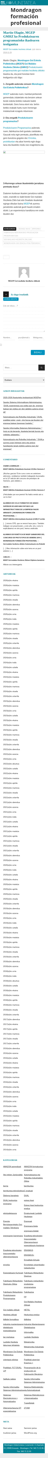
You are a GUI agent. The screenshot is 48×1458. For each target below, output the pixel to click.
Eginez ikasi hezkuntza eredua (33, 1207)
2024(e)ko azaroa (10, 653)
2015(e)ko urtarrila (11, 1135)
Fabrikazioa (29, 1292)
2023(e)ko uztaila (10, 715)
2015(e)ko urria (9, 1101)
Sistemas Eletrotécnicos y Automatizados (34, 1396)
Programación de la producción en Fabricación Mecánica (33, 1371)
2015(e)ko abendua (11, 1092)
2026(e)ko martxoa (11, 595)
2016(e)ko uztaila (10, 1058)
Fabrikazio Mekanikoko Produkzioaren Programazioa (13, 1295)
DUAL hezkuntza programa (10, 1202)
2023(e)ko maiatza (11, 725)
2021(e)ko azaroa (10, 807)
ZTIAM (27, 1408)
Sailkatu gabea (9, 1379)
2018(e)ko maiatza (11, 995)
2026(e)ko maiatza (11, 585)
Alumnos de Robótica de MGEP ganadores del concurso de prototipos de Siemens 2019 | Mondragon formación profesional (24, 537)
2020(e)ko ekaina (10, 879)
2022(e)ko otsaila (10, 793)
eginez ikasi (24, 229)
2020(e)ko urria (9, 865)
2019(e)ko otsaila (10, 952)
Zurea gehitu (10, 299)
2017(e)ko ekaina (10, 1024)
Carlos (6, 557)
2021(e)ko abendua (11, 802)
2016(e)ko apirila (10, 1072)
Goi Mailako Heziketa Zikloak (18, 239)
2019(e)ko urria (9, 918)
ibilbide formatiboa (11, 1319)
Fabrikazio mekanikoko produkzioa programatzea (21, 234)
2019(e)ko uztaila (10, 928)
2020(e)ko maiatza (11, 884)
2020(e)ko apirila (10, 889)
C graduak (28, 1191)
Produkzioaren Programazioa (17, 128)
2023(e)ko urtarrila (11, 744)
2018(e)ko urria (9, 971)
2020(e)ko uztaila (10, 875)
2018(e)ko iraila (9, 976)
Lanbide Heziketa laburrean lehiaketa (11, 1343)
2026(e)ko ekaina (10, 580)
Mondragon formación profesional (24, 16)
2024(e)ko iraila (9, 662)
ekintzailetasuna (10, 1213)
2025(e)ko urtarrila (11, 643)
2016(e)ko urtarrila (11, 1087)
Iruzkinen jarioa (9, 1433)
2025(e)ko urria (9, 614)
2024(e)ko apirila (10, 682)
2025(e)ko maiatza (11, 624)
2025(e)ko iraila (9, 619)
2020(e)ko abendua (11, 855)
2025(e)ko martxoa (11, 633)
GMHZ (24, 67)
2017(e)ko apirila (10, 1029)
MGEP (20, 64)
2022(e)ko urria (9, 759)
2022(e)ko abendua (11, 749)
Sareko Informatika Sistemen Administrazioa (34, 1380)
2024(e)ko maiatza (11, 677)
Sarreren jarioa (30, 1428)
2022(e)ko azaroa (10, 754)
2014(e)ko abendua (11, 1140)
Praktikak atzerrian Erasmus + (32, 1361)
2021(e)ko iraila (9, 817)
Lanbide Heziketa (31, 1337)
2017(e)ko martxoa (11, 1034)
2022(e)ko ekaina (10, 773)
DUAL (26, 1195)
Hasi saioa (7, 1428)
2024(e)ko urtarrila (11, 696)
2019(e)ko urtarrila (11, 957)
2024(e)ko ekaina (10, 672)
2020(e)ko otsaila (10, 899)
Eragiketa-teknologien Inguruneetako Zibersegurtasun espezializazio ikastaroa (34, 1240)
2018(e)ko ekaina (10, 990)
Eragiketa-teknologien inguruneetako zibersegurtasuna (12, 1253)
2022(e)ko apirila (10, 783)
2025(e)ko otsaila (10, 638)
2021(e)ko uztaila (10, 822)
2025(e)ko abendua (11, 604)
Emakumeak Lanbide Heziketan (33, 1215)
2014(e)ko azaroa (10, 1145)
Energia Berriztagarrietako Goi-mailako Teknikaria (12, 1224)
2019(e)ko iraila (9, 923)
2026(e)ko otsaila (10, 600)
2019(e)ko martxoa (11, 947)
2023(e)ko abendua (11, 701)
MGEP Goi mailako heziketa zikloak (17, 49)
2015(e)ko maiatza (11, 1116)
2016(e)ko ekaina (10, 1063)
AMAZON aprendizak (12, 1166)
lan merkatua (8, 1337)
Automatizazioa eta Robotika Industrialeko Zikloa (33, 1178)
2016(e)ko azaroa (10, 1053)
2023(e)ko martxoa (11, 735)
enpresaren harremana (13, 1236)
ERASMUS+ (29, 1255)
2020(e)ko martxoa (11, 894)
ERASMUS (28, 1250)
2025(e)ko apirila (10, 629)
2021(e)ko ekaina (10, 826)
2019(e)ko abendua (11, 908)
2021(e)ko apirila (10, 836)
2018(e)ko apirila (10, 1000)
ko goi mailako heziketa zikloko (30, 70)
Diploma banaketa (11, 1195)
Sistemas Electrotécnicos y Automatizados (10, 1398)
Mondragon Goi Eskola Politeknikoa (22, 243)
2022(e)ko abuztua (11, 764)
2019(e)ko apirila (10, 942)
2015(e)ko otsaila (10, 1130)
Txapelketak (29, 1403)
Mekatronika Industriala (34, 1347)
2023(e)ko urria (9, 711)
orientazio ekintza (10, 1360)
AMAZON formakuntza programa (33, 1168)
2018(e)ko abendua (11, 961)
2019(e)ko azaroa (10, 913)
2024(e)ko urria (9, 658)
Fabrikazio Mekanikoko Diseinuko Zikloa (13, 1282)
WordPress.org (30, 1433)
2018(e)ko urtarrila (11, 1015)
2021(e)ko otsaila (10, 846)
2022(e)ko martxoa (11, 788)
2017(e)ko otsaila (10, 1039)
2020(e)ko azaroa (10, 860)
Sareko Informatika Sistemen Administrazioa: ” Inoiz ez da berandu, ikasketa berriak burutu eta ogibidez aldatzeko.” (23, 431)
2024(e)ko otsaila (10, 691)
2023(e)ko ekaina (10, 720)
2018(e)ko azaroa (10, 966)
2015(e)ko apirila (10, 1121)
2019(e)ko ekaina (10, 933)
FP (25, 1297)
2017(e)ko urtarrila (11, 1043)
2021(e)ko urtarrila (11, 850)
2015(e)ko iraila (9, 1106)
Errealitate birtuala (31, 1260)
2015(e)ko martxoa (11, 1125)
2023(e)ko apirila (10, 730)
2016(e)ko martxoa (11, 1077)
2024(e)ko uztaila (10, 667)
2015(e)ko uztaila (10, 1111)
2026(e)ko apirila (10, 590)
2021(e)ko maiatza (11, 831)
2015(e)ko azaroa (10, 1097)
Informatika (28, 1332)
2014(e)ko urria (9, 1150)
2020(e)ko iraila (9, 870)
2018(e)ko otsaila (10, 1010)
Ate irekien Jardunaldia (13, 1175)
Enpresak (28, 1221)
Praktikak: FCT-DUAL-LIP (12, 1369)
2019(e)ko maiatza (11, 937)
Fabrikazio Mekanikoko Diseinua (33, 1274)
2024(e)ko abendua (11, 648)
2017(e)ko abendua (11, 1019)
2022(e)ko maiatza (11, 778)
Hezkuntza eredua (31, 1315)
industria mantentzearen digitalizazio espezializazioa (13, 1327)
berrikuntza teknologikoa (13, 1191)
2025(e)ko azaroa (10, 609)
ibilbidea (27, 1319)
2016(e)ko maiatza (11, 1068)
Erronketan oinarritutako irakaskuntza (34, 1266)
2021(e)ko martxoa (11, 841)
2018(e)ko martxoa (11, 1005)
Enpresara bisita (31, 1226)
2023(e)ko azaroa (10, 706)
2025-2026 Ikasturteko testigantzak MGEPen (22, 397)
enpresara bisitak (31, 1231)
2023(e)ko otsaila (10, 740)
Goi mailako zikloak (11, 1310)
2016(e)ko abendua (11, 1048)
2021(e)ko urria (9, 812)
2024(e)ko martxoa (11, 686)
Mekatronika (29, 1342)
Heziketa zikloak (10, 1315)
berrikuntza (28, 1186)
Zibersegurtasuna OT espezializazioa (12, 1409)
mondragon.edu (9, 7)
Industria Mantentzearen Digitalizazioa (34, 1325)
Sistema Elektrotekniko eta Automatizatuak (33, 1388)
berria (5, 1186)
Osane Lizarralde (11, 466)
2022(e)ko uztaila (10, 768)
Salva (5, 487)
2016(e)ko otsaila (10, 1082)
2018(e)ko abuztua (11, 981)
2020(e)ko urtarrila (11, 904)
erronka (36, 229)
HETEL (27, 1310)
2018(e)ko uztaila (10, 986)
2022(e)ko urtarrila (11, 797)
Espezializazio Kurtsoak (13, 1273)
